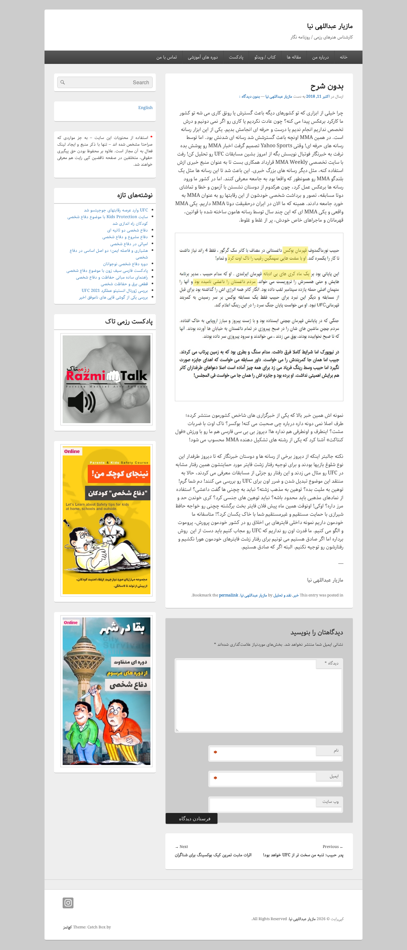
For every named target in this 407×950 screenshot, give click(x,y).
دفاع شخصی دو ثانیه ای (127, 230)
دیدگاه (332, 663)
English (145, 108)
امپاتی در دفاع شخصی (129, 244)
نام (336, 750)
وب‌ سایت (330, 801)
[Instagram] (68, 903)
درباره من (320, 57)
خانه (344, 57)
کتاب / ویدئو (265, 57)
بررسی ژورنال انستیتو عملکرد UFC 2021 (115, 290)
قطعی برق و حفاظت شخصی (124, 284)
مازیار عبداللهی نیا (330, 26)
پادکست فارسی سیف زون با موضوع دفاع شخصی (107, 270)
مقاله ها (294, 57)
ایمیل (334, 776)
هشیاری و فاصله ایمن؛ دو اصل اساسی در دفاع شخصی (109, 254)
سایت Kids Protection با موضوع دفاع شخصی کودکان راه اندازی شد (107, 220)
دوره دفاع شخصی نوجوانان (125, 264)
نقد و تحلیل (282, 595)
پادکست (236, 57)
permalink (228, 595)
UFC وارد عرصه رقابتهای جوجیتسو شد (116, 210)
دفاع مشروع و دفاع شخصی (125, 237)
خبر (296, 595)
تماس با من (166, 57)
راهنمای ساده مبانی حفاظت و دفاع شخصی (112, 277)
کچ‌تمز (67, 927)
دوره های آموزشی (203, 57)
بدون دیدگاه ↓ (249, 96)
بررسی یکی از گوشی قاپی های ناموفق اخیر (113, 297)
